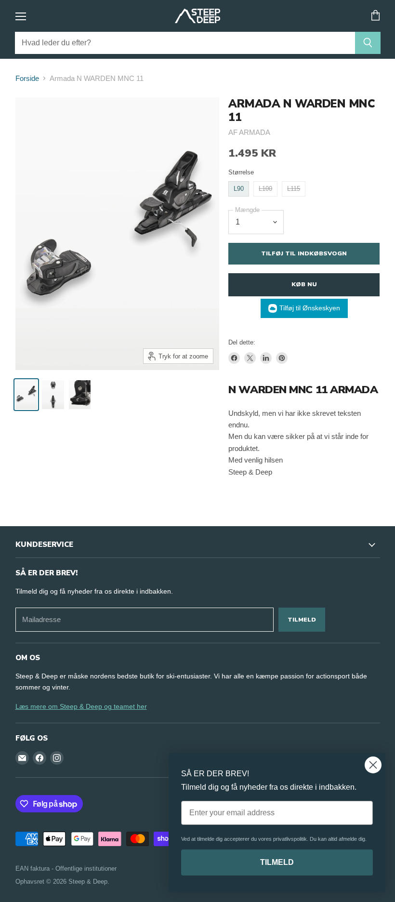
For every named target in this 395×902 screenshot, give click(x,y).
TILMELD (277, 862)
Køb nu (304, 284)
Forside (27, 78)
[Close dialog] (373, 764)
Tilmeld (302, 619)
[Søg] (368, 43)
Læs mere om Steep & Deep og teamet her (81, 706)
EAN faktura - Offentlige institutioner (66, 868)
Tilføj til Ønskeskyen (309, 308)
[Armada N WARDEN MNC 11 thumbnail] (26, 394)
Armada (254, 132)
